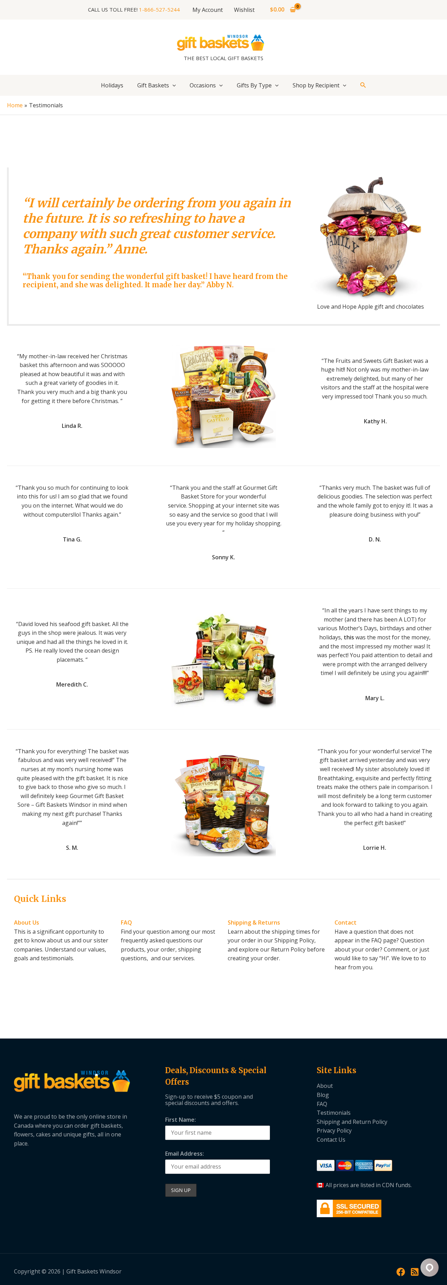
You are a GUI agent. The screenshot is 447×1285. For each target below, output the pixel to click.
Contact (346, 922)
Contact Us (331, 1139)
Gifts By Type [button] (254, 85)
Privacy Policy (334, 1130)
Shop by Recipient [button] (316, 85)
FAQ (126, 922)
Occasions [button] (203, 85)
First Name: (180, 1120)
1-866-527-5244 (159, 9)
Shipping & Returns (254, 922)
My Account (207, 10)
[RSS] (414, 1272)
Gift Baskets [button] (153, 85)
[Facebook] (400, 1272)
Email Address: (184, 1153)
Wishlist (244, 10)
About (325, 1086)
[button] (172, 85)
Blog (323, 1095)
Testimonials (334, 1113)
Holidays (112, 85)
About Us (26, 922)
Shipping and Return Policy (352, 1122)
